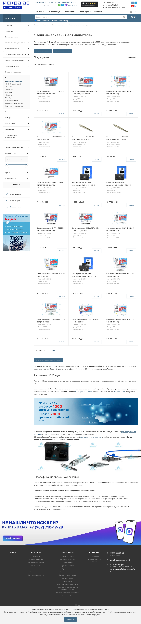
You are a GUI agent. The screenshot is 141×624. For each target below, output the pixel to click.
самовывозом (119, 391)
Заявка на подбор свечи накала (48, 360)
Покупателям (67, 552)
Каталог (13, 552)
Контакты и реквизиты (36, 575)
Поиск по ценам (42, 20)
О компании (36, 556)
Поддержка (94, 552)
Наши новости (36, 569)
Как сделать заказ (67, 556)
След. (53, 350)
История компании (36, 560)
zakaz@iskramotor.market (46, 2)
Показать (16, 185)
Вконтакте (132, 3)
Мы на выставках (36, 572)
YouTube (132, 6)
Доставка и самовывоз (67, 560)
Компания (36, 552)
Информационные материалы (67, 584)
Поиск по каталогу (60, 20)
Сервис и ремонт (67, 569)
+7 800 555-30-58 (42, 5)
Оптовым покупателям (67, 572)
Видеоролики (67, 581)
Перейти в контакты (62, 51)
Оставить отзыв (15, 207)
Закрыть (70, 619)
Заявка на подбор (43, 51)
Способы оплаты (67, 563)
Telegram (136, 3)
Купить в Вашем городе (67, 575)
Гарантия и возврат (67, 566)
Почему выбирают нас (36, 563)
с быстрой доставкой (83, 391)
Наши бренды (36, 566)
